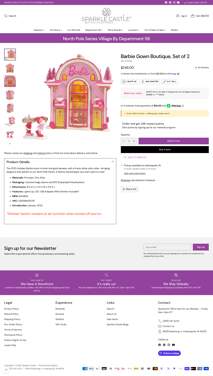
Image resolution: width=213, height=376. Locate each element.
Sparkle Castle (29, 365)
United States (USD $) (197, 2)
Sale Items (112, 319)
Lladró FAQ (10, 345)
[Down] (10, 143)
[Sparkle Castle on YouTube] (178, 3)
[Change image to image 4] (10, 94)
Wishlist (59, 319)
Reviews (59, 314)
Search (110, 308)
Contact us (168, 326)
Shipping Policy (12, 319)
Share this (131, 189)
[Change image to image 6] (10, 121)
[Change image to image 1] (10, 54)
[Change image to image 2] (10, 68)
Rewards (60, 308)
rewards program (166, 127)
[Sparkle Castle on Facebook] (166, 3)
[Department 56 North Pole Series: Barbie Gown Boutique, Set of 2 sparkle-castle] (67, 97)
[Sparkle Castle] (106, 16)
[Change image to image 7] (10, 134)
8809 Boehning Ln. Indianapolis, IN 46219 (184, 331)
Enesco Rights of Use (15, 340)
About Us (112, 314)
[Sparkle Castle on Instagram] (174, 3)
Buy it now (164, 149)
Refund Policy (11, 314)
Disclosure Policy (13, 334)
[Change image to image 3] (10, 81)
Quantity (125, 134)
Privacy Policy (11, 308)
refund (41, 153)
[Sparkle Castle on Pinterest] (170, 3)
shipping (27, 153)
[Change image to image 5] (10, 108)
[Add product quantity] (134, 141)
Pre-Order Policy (13, 324)
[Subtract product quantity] (123, 141)
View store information (134, 173)
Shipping (125, 180)
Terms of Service (13, 329)
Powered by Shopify (48, 365)
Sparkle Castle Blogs (118, 324)
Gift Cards (60, 324)
